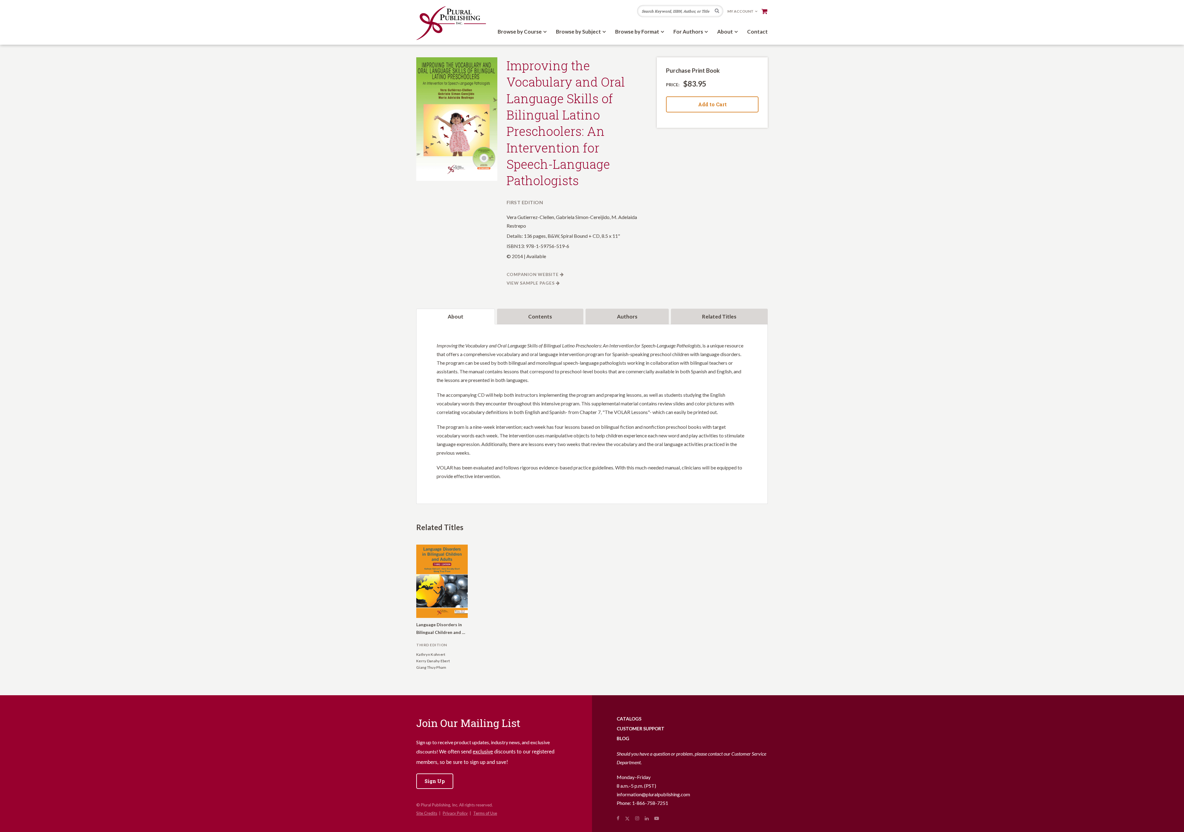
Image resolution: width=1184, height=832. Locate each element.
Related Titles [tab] (719, 316)
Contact (757, 31)
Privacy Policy (455, 813)
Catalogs (629, 718)
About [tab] (455, 316)
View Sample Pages (531, 283)
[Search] (717, 11)
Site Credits (426, 813)
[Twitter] (627, 818)
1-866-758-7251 (650, 803)
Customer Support (640, 728)
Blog (623, 738)
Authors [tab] (627, 316)
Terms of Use (485, 813)
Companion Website (533, 274)
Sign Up (435, 781)
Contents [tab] (540, 316)
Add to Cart (712, 104)
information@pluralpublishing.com (653, 794)
